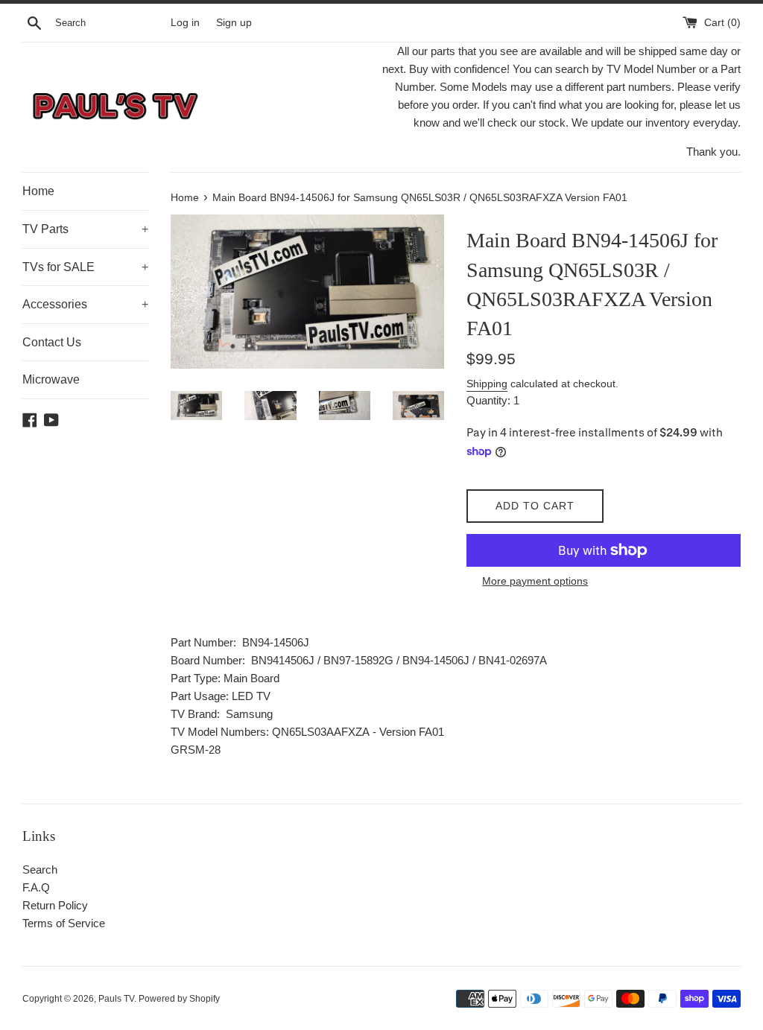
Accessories (85, 304)
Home (38, 191)
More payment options (535, 581)
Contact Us (51, 342)
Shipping (486, 384)
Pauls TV (116, 999)
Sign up (234, 22)
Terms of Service (63, 923)
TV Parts (85, 229)
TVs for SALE (85, 267)
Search (39, 869)
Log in (185, 22)
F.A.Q (36, 887)
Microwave (51, 379)
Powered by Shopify (179, 999)
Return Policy (55, 905)
